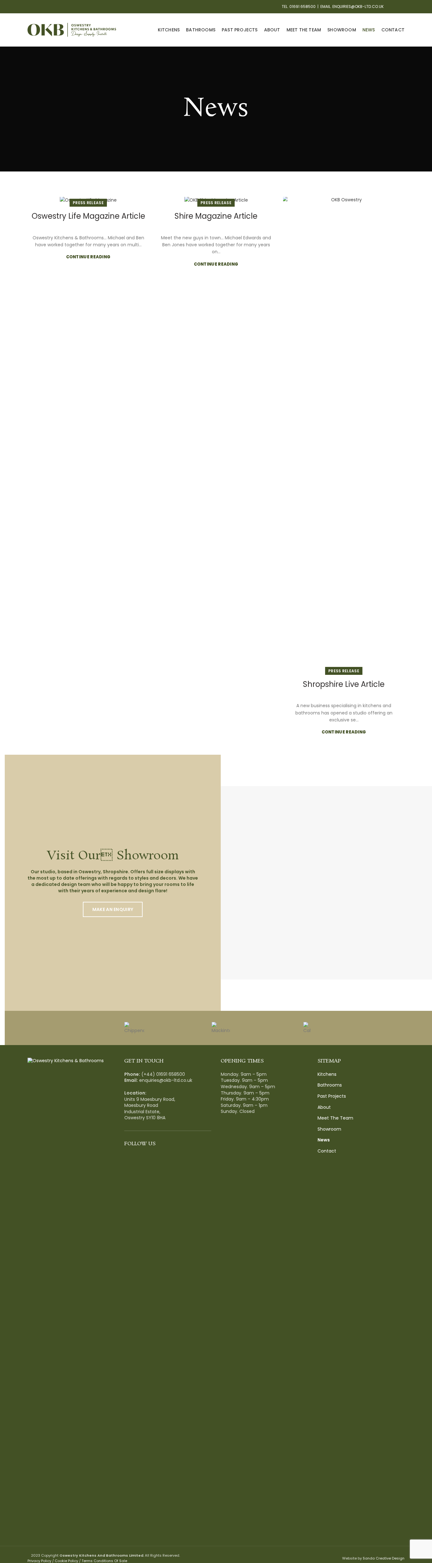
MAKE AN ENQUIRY (112, 909)
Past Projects (332, 1096)
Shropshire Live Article (344, 684)
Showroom (329, 1129)
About (324, 1107)
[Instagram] (400, 7)
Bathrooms (330, 1085)
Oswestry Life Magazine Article (88, 216)
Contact (327, 1151)
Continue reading (88, 257)
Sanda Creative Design (383, 1558)
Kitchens (327, 1074)
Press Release (88, 202)
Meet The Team (335, 1118)
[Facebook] (393, 7)
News (324, 1140)
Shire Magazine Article (216, 216)
